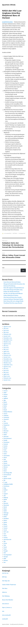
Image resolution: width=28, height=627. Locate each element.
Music (5, 509)
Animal (5, 394)
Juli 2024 (6, 368)
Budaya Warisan (8, 411)
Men (5, 501)
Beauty (5, 404)
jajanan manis (7, 478)
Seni (5, 533)
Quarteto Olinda (8, 5)
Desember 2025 (8, 338)
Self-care (6, 532)
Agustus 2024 (7, 366)
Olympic (6, 514)
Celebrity (6, 415)
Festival (6, 444)
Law (5, 491)
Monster (6, 503)
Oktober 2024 (7, 362)
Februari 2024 (7, 378)
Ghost (5, 457)
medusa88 (5, 619)
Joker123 (4, 592)
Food (5, 450)
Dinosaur (6, 430)
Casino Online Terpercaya (9, 584)
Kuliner (6, 490)
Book (5, 408)
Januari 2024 (7, 380)
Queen (5, 522)
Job (4, 480)
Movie (5, 507)
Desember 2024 (8, 359)
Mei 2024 (6, 372)
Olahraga (6, 512)
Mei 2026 (6, 332)
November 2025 (8, 340)
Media (5, 499)
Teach (5, 547)
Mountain (6, 505)
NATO (5, 511)
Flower (5, 448)
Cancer (5, 413)
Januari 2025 (7, 357)
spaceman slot (7, 539)
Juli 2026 (6, 328)
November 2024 (8, 361)
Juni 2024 (6, 370)
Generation (7, 455)
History (6, 467)
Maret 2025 (7, 353)
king (5, 488)
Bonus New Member (7, 600)
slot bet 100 (5, 573)
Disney (5, 432)
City (5, 421)
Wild (5, 558)
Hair (5, 459)
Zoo (5, 562)
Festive (5, 446)
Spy (5, 541)
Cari (3, 267)
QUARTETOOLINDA (7, 22)
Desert (5, 429)
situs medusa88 (6, 615)
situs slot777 (5, 603)
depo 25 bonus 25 (7, 607)
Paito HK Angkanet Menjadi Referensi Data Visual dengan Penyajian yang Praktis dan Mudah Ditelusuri (14, 289)
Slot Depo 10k (6, 580)
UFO (5, 553)
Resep (5, 524)
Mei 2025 (6, 349)
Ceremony (6, 417)
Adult (5, 392)
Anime (5, 396)
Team (5, 549)
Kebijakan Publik (8, 484)
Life (5, 495)
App (5, 400)
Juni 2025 (6, 347)
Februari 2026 (7, 334)
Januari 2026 (7, 336)
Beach (5, 402)
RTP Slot (4, 577)
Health (5, 461)
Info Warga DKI (8, 472)
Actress (5, 390)
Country (6, 423)
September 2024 (8, 364)
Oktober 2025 (7, 342)
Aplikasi (6, 398)
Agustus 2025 (7, 343)
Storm (5, 543)
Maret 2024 (7, 376)
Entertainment (8, 438)
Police (5, 516)
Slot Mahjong (6, 596)
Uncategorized (21, 233)
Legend (6, 493)
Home (5, 469)
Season (5, 528)
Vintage (6, 556)
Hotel (5, 471)
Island (5, 476)
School (5, 526)
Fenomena (6, 442)
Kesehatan (6, 486)
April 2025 (6, 351)
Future (5, 451)
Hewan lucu (7, 465)
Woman (6, 560)
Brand (5, 409)
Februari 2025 (7, 355)
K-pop (5, 482)
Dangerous (6, 425)
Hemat (5, 463)
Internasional (7, 474)
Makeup (6, 497)
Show (5, 535)
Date (5, 427)
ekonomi (6, 436)
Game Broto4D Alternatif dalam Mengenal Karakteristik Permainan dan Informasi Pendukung (14, 284)
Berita (5, 406)
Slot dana (4, 588)
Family (5, 440)
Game (5, 453)
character (6, 419)
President (6, 518)
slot (3, 611)
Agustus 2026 (7, 326)
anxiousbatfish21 (7, 233)
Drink (5, 434)
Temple (6, 551)
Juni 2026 (6, 330)
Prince (5, 520)
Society (5, 537)
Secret (5, 530)
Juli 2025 (6, 345)
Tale (5, 545)
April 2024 (6, 374)
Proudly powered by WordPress (17, 624)
